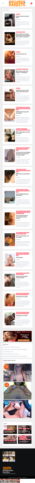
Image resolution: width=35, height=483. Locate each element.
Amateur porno (18, 69)
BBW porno (18, 14)
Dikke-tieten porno (19, 108)
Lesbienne (18, 294)
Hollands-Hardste (26, 190)
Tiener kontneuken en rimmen (8, 351)
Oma (26, 439)
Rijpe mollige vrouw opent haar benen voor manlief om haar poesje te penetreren (23, 35)
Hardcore (28, 212)
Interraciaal (28, 170)
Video (17, 109)
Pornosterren (28, 108)
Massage (21, 254)
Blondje (24, 107)
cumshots (27, 107)
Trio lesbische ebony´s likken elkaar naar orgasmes (11, 347)
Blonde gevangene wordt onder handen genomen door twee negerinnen (15, 349)
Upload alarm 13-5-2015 (21, 296)
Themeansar (25, 477)
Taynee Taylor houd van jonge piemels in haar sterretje (22, 217)
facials (24, 212)
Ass (17, 107)
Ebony (24, 170)
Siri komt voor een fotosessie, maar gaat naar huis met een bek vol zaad (23, 153)
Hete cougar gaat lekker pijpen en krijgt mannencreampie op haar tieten (15, 356)
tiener (14, 440)
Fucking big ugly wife (21, 53)
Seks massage (19, 257)
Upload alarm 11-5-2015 (21, 315)
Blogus (20, 477)
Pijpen (11, 440)
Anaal (17, 211)
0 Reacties (18, 19)
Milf (27, 69)
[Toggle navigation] (3, 3)
